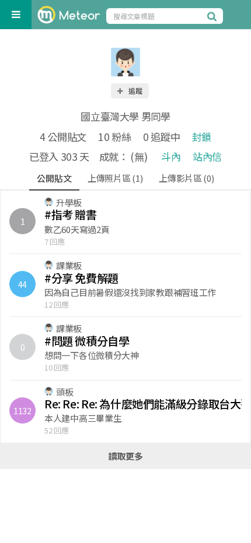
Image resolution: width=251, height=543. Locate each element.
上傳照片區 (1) (115, 178)
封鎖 (201, 136)
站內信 (207, 156)
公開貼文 (54, 178)
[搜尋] (213, 16)
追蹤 (134, 91)
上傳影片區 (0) (186, 178)
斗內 (170, 156)
